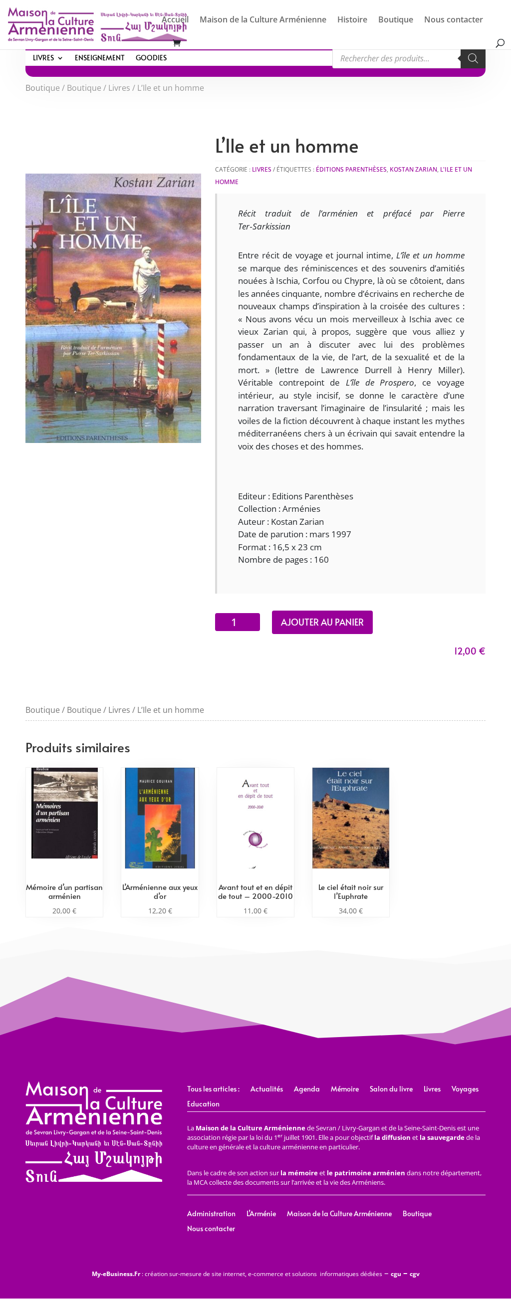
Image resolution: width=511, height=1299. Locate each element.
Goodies (151, 58)
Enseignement (100, 58)
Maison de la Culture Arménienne (263, 20)
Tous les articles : (213, 1089)
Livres (43, 58)
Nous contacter (453, 20)
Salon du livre (391, 1089)
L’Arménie (261, 1214)
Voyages (465, 1089)
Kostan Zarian (413, 169)
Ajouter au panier (322, 622)
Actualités (267, 1089)
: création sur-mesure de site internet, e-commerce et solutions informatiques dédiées (237, 1274)
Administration (211, 1214)
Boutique (395, 20)
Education (203, 1104)
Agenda (307, 1089)
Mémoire (345, 1089)
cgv (415, 1274)
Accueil (175, 20)
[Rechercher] (473, 58)
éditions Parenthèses (351, 169)
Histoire (352, 20)
